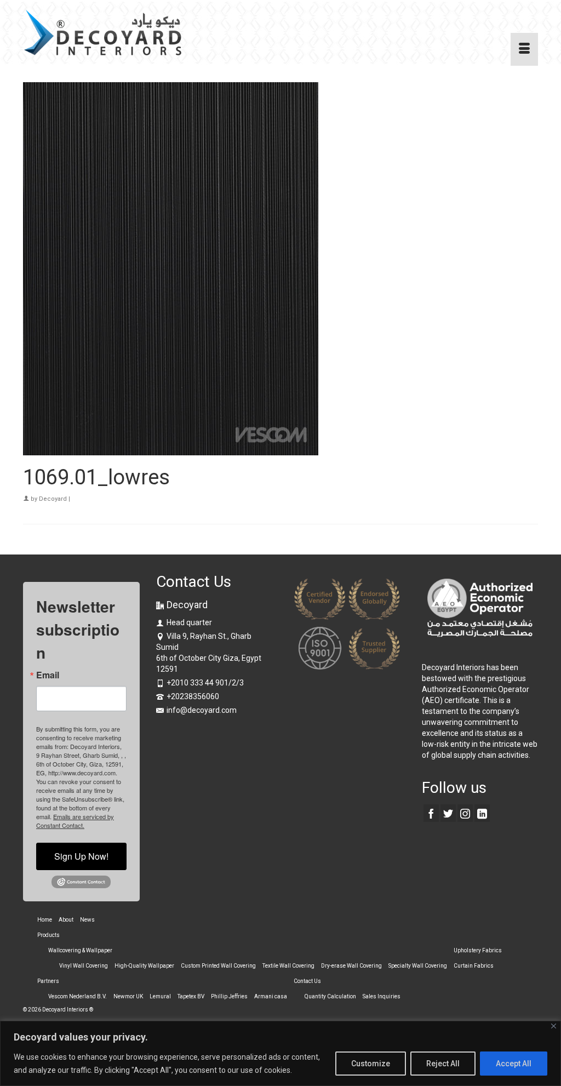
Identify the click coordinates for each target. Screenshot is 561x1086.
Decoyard (53, 498)
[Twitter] (448, 812)
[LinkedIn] (482, 812)
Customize (370, 1063)
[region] (280, 1053)
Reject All (443, 1063)
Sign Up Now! (81, 856)
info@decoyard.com (202, 710)
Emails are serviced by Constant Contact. (75, 821)
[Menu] (524, 49)
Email (47, 675)
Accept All (513, 1063)
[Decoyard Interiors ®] (103, 33)
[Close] (553, 1026)
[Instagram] (465, 812)
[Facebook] (431, 812)
